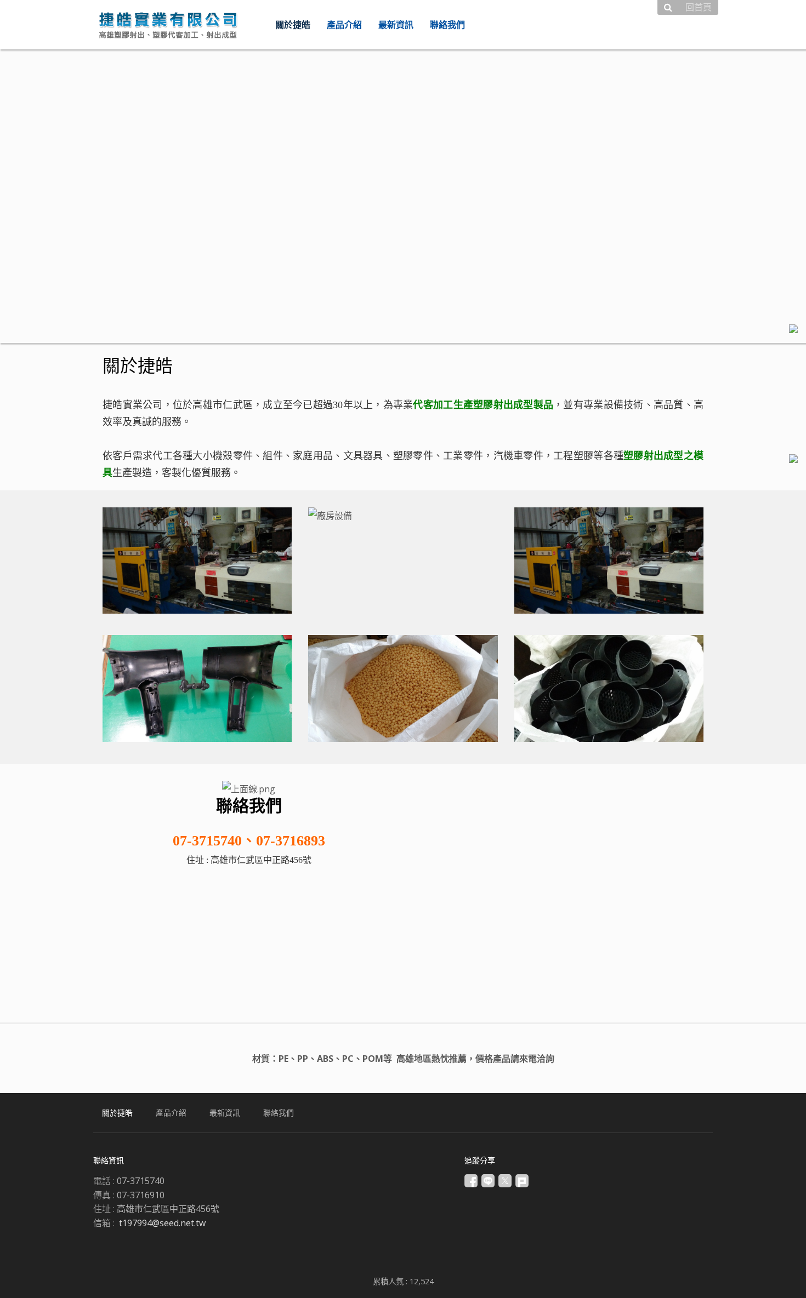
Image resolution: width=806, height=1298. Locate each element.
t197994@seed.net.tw (162, 1223)
